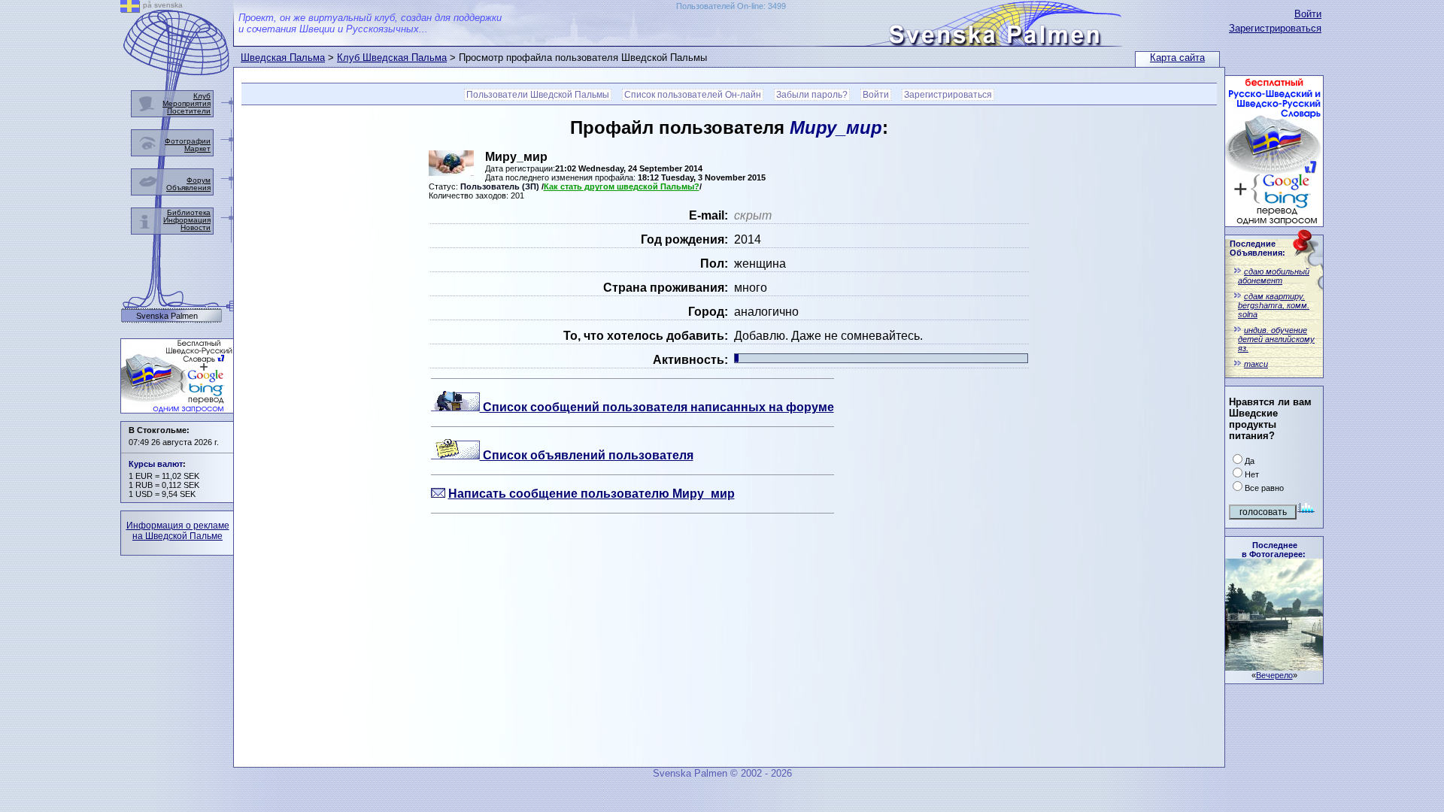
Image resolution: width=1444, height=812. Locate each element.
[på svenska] (130, 8)
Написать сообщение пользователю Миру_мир (591, 493)
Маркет (197, 148)
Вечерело (1274, 675)
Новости (195, 227)
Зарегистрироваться (1275, 28)
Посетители (189, 111)
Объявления (188, 187)
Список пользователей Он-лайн (692, 94)
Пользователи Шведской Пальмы (537, 94)
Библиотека (189, 212)
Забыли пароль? (812, 94)
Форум (199, 180)
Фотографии (188, 141)
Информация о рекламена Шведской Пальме (177, 530)
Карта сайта (1177, 57)
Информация (187, 220)
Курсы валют (156, 463)
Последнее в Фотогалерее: (1274, 550)
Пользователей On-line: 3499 (731, 6)
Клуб (202, 96)
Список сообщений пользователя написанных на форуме (657, 407)
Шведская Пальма (283, 57)
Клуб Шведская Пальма (392, 57)
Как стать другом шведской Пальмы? (621, 186)
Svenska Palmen (167, 316)
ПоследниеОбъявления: (1257, 248)
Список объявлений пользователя (586, 455)
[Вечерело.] (1274, 666)
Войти (1307, 14)
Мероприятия (186, 103)
